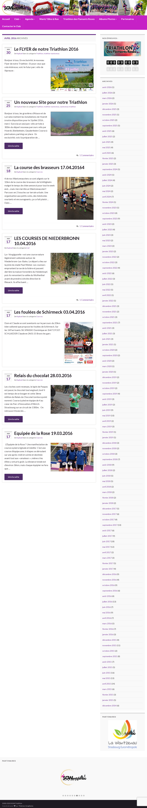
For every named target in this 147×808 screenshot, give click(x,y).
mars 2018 (107, 492)
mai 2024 (106, 191)
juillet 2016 (107, 601)
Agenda (29, 19)
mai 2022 (106, 289)
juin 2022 (106, 284)
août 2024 (107, 175)
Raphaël (20, 53)
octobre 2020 (108, 350)
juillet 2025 (107, 136)
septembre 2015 (109, 656)
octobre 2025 (108, 120)
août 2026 (107, 87)
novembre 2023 (109, 207)
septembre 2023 (109, 218)
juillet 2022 (107, 278)
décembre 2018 (109, 443)
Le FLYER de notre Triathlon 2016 (46, 49)
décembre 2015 (109, 640)
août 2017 (107, 530)
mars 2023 (107, 246)
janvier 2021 (107, 344)
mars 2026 (107, 98)
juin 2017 (106, 541)
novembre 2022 (109, 257)
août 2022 (107, 273)
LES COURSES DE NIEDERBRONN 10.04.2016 (46, 241)
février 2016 (107, 629)
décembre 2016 (109, 574)
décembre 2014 (109, 705)
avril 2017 (106, 552)
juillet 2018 (107, 470)
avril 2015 (106, 683)
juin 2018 (106, 475)
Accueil (6, 19)
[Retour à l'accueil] (73, 7)
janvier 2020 (107, 372)
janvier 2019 (107, 437)
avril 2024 (106, 196)
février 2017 (107, 563)
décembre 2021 (109, 306)
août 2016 (107, 596)
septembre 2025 (109, 125)
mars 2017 (107, 558)
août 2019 (107, 399)
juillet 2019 (107, 404)
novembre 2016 (109, 579)
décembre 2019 (109, 377)
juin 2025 (106, 142)
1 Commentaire (87, 155)
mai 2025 (106, 147)
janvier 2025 (107, 164)
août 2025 (107, 131)
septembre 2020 (109, 355)
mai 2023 (106, 240)
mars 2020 (107, 366)
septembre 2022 (109, 268)
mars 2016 (107, 623)
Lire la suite (13, 146)
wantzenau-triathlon (68, 107)
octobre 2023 (108, 213)
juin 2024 (106, 185)
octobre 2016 (108, 585)
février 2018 (107, 497)
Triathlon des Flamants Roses (79, 19)
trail (27, 248)
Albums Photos (107, 19)
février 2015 (107, 694)
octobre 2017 (108, 519)
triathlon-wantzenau (51, 53)
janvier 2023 (107, 251)
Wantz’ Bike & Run (49, 19)
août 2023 (107, 224)
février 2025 (107, 158)
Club (17, 19)
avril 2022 (106, 295)
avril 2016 (106, 618)
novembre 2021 (109, 311)
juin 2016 (106, 607)
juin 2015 (106, 672)
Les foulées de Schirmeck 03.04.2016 (49, 312)
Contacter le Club (11, 26)
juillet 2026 (107, 92)
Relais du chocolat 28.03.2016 (43, 375)
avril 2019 (106, 421)
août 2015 (107, 662)
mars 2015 (107, 689)
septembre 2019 (109, 393)
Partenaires (127, 19)
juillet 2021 (107, 333)
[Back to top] (140, 790)
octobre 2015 (108, 651)
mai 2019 (106, 415)
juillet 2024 (107, 180)
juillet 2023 (107, 229)
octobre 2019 (108, 388)
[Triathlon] (122, 48)
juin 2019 (106, 410)
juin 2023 (106, 235)
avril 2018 (106, 486)
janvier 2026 (107, 103)
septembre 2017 (109, 525)
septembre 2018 (109, 459)
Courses (39, 172)
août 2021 (107, 328)
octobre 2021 (108, 317)
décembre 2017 (109, 508)
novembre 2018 (109, 448)
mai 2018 (106, 481)
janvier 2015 (107, 700)
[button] (63, 796)
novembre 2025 (109, 114)
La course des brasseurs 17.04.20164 (49, 167)
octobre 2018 (108, 454)
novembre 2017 (109, 514)
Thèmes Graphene (26, 806)
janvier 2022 (107, 300)
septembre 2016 (109, 590)
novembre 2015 (109, 645)
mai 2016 (106, 612)
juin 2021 (106, 339)
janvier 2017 (107, 569)
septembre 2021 (109, 322)
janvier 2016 (107, 634)
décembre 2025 (109, 109)
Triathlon (39, 53)
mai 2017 (106, 547)
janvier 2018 (107, 503)
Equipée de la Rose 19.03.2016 (43, 433)
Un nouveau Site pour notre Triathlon (50, 102)
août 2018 (107, 465)
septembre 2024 (109, 169)
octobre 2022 (108, 262)
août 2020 (107, 361)
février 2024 (107, 202)
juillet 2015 (107, 667)
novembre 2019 (109, 382)
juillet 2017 (107, 536)
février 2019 (107, 432)
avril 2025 (106, 153)
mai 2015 (106, 678)
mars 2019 (107, 426)
